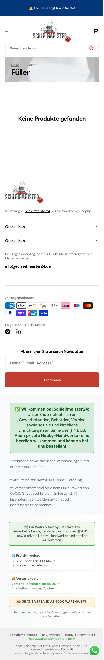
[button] (7, 30)
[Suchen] (88, 48)
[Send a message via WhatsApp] (91, 650)
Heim (15, 65)
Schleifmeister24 (37, 211)
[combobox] (50, 48)
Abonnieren (50, 380)
